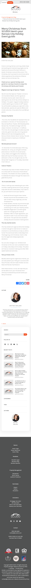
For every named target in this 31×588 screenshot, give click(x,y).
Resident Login (15, 460)
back (4, 323)
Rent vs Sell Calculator (15, 504)
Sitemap (11, 568)
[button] (5, 344)
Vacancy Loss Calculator (15, 506)
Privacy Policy (19, 568)
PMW (25, 566)
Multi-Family (15, 475)
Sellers (15, 489)
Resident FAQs (15, 461)
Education (15, 490)
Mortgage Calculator (15, 501)
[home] (16, 8)
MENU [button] (16, 12)
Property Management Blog (9, 17)
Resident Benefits (15, 463)
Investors (4, 2)
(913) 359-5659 (24, 2)
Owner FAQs (15, 452)
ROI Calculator (15, 503)
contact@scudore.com (15, 533)
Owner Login (15, 448)
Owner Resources (15, 450)
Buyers (15, 487)
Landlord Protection (15, 477)
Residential (15, 473)
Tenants (10, 2)
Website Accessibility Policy (21, 579)
